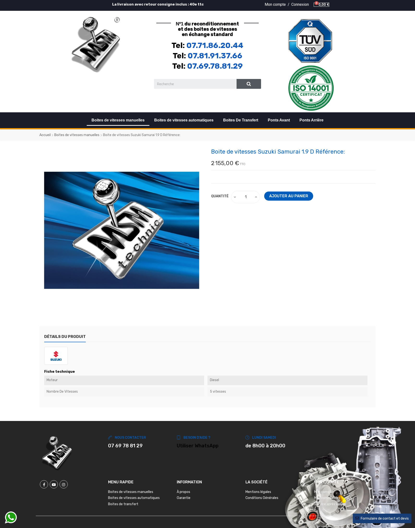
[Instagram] (64, 484)
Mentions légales (258, 492)
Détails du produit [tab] (65, 336)
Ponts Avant (279, 120)
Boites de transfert (123, 504)
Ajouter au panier (288, 196)
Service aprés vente (329, 504)
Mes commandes (327, 498)
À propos (183, 492)
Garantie (183, 498)
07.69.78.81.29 (215, 66)
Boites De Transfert (240, 120)
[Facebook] (44, 484)
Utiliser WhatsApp (198, 446)
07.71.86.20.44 (214, 45)
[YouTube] (54, 484)
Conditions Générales (261, 498)
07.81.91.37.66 (215, 55)
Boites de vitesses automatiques (184, 120)
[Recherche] (249, 84)
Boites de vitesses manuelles (118, 120)
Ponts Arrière (311, 120)
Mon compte (324, 492)
